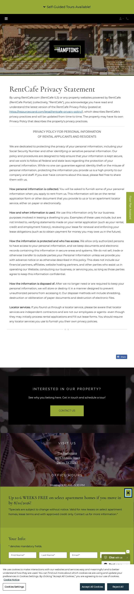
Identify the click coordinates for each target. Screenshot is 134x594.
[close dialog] (128, 493)
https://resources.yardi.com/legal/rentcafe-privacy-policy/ (45, 111)
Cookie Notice (12, 579)
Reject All (118, 586)
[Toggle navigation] (6, 18)
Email (76, 554)
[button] (67, 7)
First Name (17, 554)
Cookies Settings (14, 586)
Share (123, 356)
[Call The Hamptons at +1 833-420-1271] (128, 18)
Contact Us (67, 410)
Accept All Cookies (92, 586)
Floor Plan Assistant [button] (130, 209)
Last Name (48, 554)
